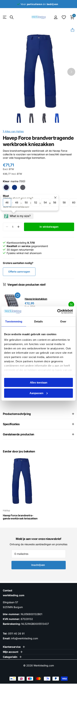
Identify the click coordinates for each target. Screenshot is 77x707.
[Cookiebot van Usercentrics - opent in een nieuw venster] (57, 311)
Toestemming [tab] (13, 321)
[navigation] (19, 118)
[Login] (55, 17)
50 (26, 202)
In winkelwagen (71, 304)
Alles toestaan (38, 382)
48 (16, 202)
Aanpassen (36, 393)
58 (64, 202)
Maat (6, 195)
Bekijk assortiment (5, 17)
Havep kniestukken (36, 298)
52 (35, 202)
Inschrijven (38, 564)
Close (14, 646)
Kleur (14, 181)
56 (54, 202)
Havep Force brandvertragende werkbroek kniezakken (20, 517)
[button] (71, 30)
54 (45, 202)
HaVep (20, 131)
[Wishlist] (64, 17)
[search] (11, 17)
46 (7, 202)
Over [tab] (63, 321)
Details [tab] (38, 321)
